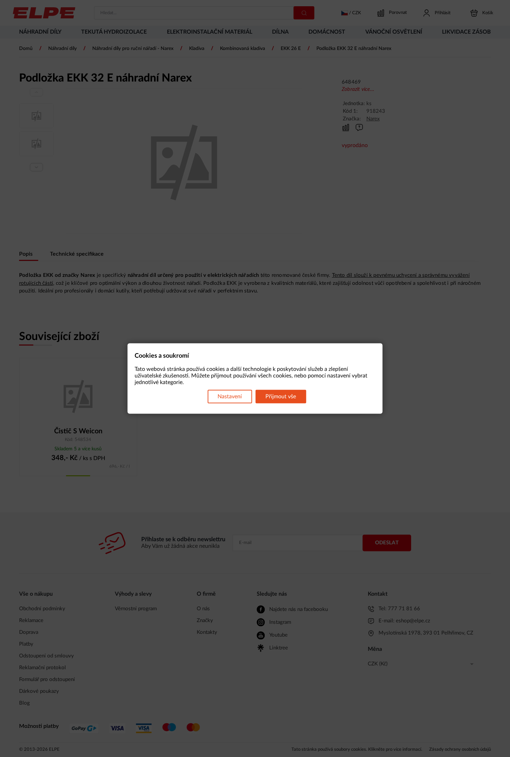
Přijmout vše (280, 396)
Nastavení (230, 396)
